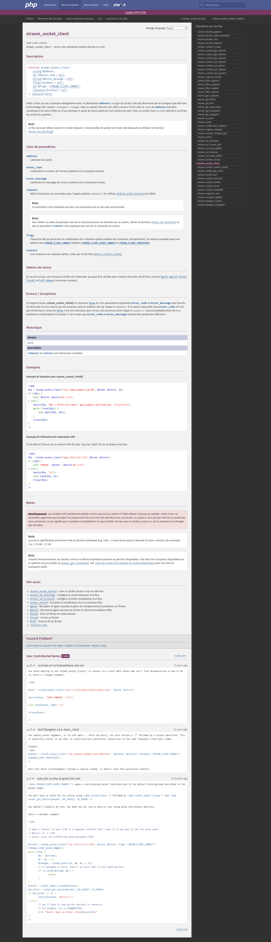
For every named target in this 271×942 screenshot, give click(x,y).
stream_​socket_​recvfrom (210, 178)
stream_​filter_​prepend (209, 84)
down (34, 665)
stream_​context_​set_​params (212, 73)
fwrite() (183, 276)
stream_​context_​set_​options (212, 69)
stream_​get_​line (206, 103)
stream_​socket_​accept (209, 159)
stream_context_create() (108, 254)
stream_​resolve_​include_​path (212, 133)
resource (39, 90)
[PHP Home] (31, 5)
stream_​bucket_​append (209, 32)
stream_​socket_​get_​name (210, 171)
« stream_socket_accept (193, 18)
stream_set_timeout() (163, 222)
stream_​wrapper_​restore (210, 201)
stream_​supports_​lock (209, 193)
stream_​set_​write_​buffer (210, 156)
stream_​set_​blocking (208, 141)
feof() (42, 280)
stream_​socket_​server (209, 186)
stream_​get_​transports (209, 111)
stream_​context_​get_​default (212, 50)
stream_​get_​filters (207, 99)
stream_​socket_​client (208, 163)
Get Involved (91, 4)
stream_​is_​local (205, 118)
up (28, 665)
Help (106, 4)
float (37, 82)
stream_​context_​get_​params (212, 58)
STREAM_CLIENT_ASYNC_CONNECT (99, 243)
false (48, 93)
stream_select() (39, 602)
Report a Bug (99, 645)
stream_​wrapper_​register (210, 197)
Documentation (70, 4)
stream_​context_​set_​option (211, 65)
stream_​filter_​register (208, 88)
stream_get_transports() (75, 563)
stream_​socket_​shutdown (210, 189)
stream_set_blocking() (40, 131)
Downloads (50, 4)
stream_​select (205, 137)
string (37, 71)
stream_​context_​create (209, 47)
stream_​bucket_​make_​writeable (214, 35)
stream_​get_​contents (208, 95)
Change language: (156, 28)
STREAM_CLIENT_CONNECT (65, 86)
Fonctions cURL (38, 625)
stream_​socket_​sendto (209, 182)
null (61, 75)
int (35, 75)
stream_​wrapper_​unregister (211, 205)
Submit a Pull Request (77, 645)
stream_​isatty (204, 122)
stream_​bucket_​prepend (210, 43)
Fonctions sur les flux (116, 18)
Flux (100, 18)
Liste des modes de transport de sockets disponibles (124, 563)
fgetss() (173, 276)
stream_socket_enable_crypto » (229, 18)
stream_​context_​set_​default (212, 62)
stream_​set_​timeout (208, 152)
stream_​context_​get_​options (212, 54)
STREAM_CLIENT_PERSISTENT (134, 243)
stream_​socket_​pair (207, 174)
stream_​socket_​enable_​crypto (213, 167)
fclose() (30, 280)
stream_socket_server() (43, 591)
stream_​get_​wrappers (208, 114)
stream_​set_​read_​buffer (210, 148)
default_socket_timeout (130, 193)
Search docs (212, 5)
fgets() (164, 276)
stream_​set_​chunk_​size (209, 144)
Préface (30, 18)
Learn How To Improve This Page (44, 645)
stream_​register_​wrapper (210, 129)
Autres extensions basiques (80, 18)
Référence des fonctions (50, 18)
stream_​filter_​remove (208, 92)
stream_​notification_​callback (212, 126)
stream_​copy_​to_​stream (210, 77)
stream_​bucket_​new (208, 39)
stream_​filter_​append (208, 80)
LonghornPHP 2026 (135, 12)
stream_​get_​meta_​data (209, 107)
